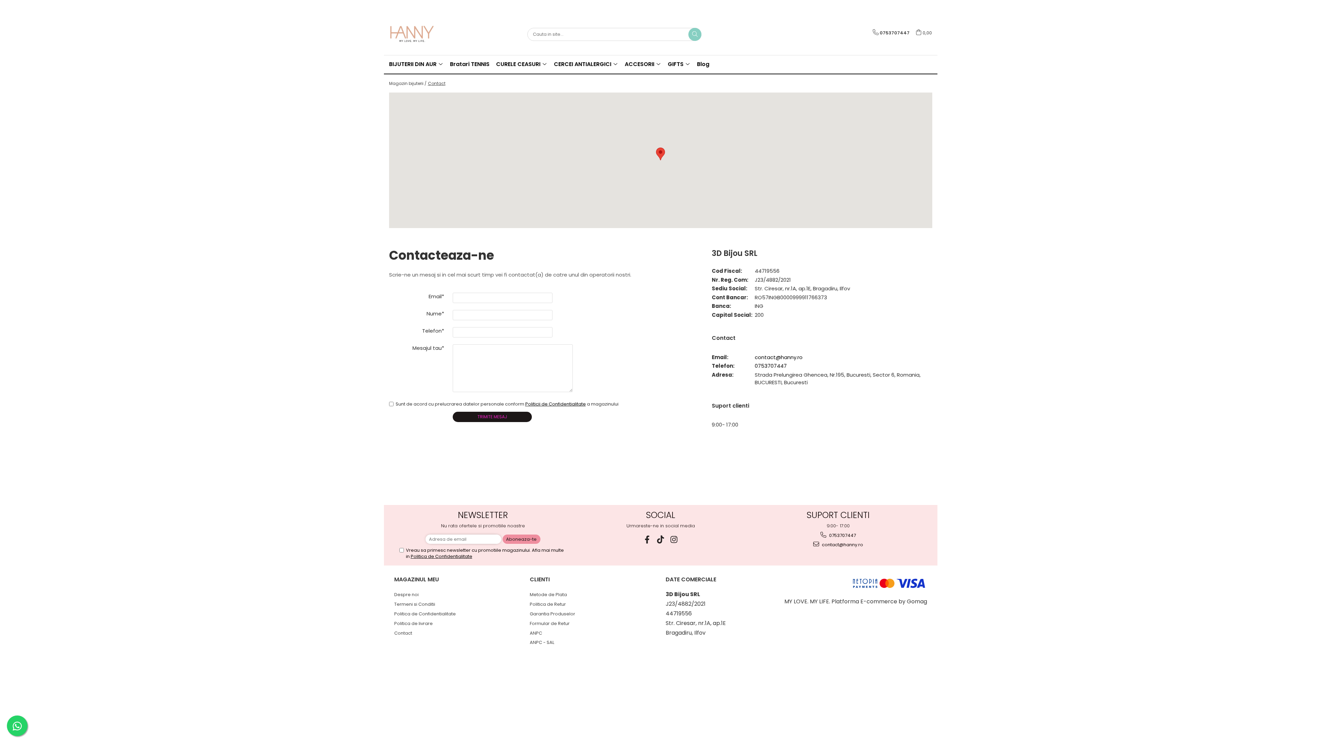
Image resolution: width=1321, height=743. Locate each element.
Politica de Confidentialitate (441, 556)
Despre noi (406, 594)
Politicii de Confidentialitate (555, 404)
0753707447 (771, 365)
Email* (436, 296)
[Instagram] (674, 540)
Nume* (435, 313)
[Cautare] (694, 34)
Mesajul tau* (428, 348)
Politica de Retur (548, 604)
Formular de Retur (550, 623)
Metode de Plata (548, 594)
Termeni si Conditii (414, 604)
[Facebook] (647, 540)
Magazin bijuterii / (408, 83)
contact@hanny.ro (779, 357)
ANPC (536, 633)
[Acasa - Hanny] (423, 34)
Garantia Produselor (552, 614)
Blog (703, 64)
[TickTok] (661, 540)
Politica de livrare (413, 623)
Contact (436, 83)
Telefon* (433, 330)
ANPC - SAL (542, 642)
